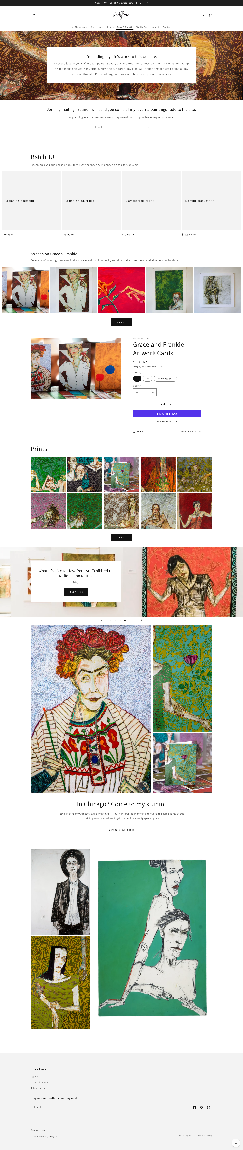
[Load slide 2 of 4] (114, 620)
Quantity (137, 385)
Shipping (137, 366)
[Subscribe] (147, 127)
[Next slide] (133, 620)
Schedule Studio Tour (121, 829)
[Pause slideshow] (141, 620)
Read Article (168, 597)
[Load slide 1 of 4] (109, 620)
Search (34, 1076)
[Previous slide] (101, 620)
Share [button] (140, 431)
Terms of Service (39, 1082)
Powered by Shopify (204, 1135)
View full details (188, 431)
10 (147, 378)
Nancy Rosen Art (189, 1135)
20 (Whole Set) (165, 378)
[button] (34, 15)
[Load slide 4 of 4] (124, 620)
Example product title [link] (20, 201)
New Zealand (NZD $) (44, 1136)
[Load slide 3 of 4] (119, 620)
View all (121, 322)
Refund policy (38, 1088)
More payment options (167, 421)
